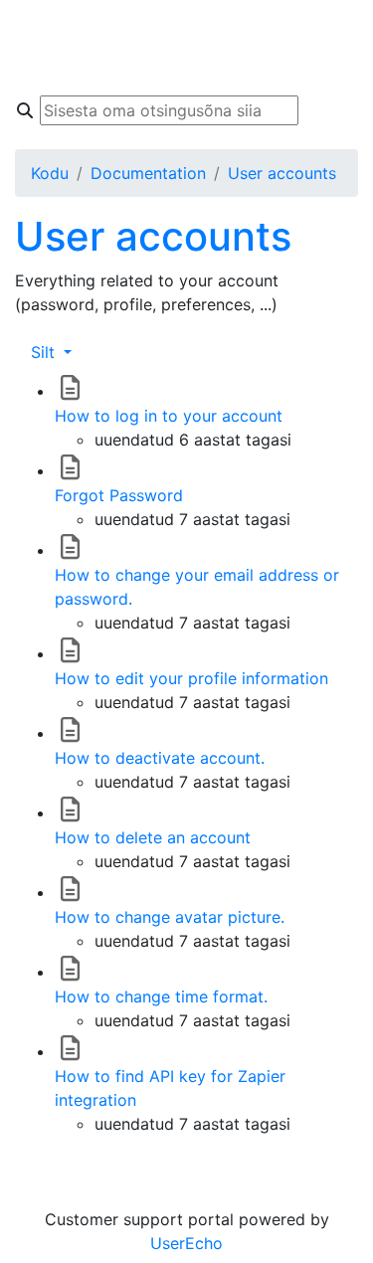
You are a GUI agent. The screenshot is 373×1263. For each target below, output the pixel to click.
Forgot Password (119, 495)
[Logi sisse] (338, 68)
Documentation (148, 173)
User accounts (282, 173)
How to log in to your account (168, 416)
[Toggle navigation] (44, 48)
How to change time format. (161, 996)
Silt (45, 352)
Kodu (50, 173)
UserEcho (186, 1243)
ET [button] (332, 28)
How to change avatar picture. (169, 917)
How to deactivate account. (160, 758)
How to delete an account (153, 837)
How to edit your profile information (191, 678)
